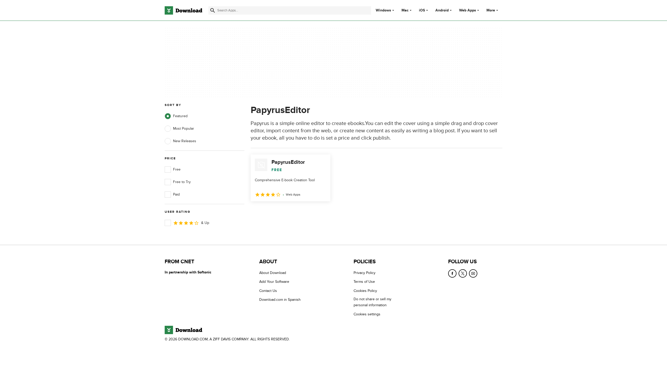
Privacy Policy (364, 273)
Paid (176, 194)
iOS (422, 10)
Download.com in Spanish (280, 299)
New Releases (184, 141)
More (490, 10)
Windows (383, 10)
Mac (405, 10)
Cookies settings (367, 314)
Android (442, 10)
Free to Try (182, 182)
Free (177, 169)
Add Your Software (274, 281)
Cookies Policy (365, 291)
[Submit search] (212, 10)
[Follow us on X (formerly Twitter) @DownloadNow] (463, 273)
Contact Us (268, 291)
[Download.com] (183, 10)
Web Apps (467, 10)
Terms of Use (364, 281)
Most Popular (183, 128)
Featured (180, 116)
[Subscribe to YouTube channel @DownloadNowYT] (473, 273)
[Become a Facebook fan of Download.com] (452, 273)
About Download (272, 273)
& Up (205, 223)
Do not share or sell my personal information (372, 302)
